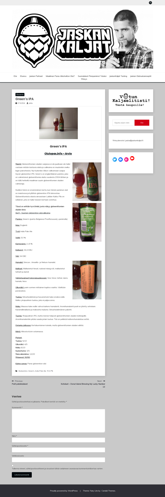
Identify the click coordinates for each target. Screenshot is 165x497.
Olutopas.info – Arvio (58, 153)
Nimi (14, 436)
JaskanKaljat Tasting (118, 76)
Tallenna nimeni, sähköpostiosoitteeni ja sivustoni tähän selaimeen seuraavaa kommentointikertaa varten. (57, 468)
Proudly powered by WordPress (64, 491)
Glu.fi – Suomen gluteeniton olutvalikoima (32, 213)
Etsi (15, 76)
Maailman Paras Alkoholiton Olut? (60, 76)
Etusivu (23, 76)
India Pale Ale (40, 371)
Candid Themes (108, 491)
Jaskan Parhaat (36, 76)
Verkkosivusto (18, 455)
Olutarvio (20, 94)
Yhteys (84, 79)
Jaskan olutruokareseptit (140, 76)
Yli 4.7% (50, 371)
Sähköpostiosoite (20, 446)
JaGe (31, 103)
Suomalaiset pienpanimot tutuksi (92, 76)
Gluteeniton (23, 371)
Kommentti (17, 407)
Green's (31, 371)
